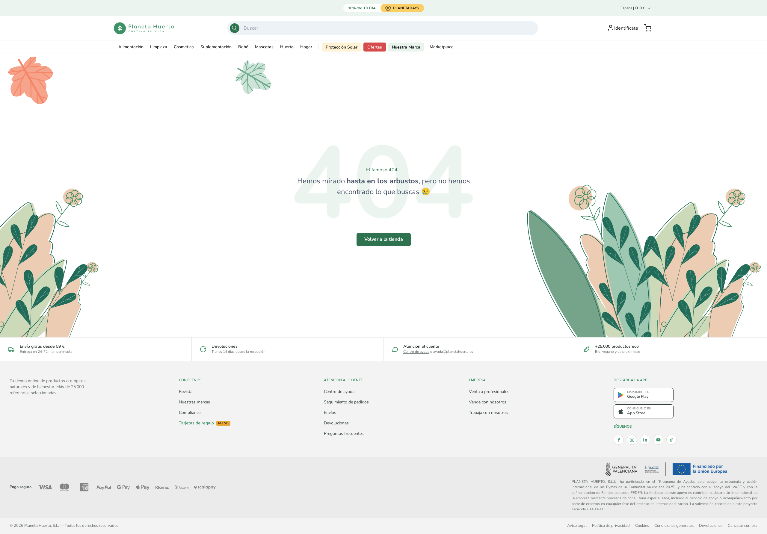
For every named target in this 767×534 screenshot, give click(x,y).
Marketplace (442, 47)
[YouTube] (658, 440)
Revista (185, 391)
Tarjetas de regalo (204, 423)
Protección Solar (341, 47)
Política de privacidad (611, 525)
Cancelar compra (742, 525)
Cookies (642, 525)
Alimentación (131, 47)
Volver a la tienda (383, 239)
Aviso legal (577, 525)
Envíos (330, 412)
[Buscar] (234, 28)
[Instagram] (632, 440)
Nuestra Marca (406, 47)
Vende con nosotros (487, 402)
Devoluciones (336, 423)
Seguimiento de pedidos (346, 402)
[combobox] (382, 28)
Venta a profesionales (489, 391)
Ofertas (374, 47)
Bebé (243, 47)
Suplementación (216, 47)
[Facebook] (619, 440)
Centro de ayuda (416, 351)
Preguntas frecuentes (344, 433)
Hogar (306, 47)
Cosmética (184, 47)
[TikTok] (671, 440)
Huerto (287, 47)
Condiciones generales (674, 525)
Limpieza (158, 47)
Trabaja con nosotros (488, 412)
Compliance (189, 412)
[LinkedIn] (645, 440)
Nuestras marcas (194, 402)
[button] (647, 28)
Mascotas (264, 47)
